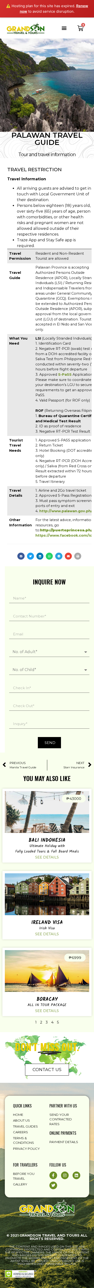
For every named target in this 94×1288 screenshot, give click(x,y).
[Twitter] (53, 1185)
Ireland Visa (47, 923)
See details (47, 857)
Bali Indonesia (47, 840)
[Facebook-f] (53, 1175)
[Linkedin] (76, 1175)
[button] (64, 28)
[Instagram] (65, 1175)
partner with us (63, 1106)
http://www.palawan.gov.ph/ (65, 511)
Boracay (47, 999)
